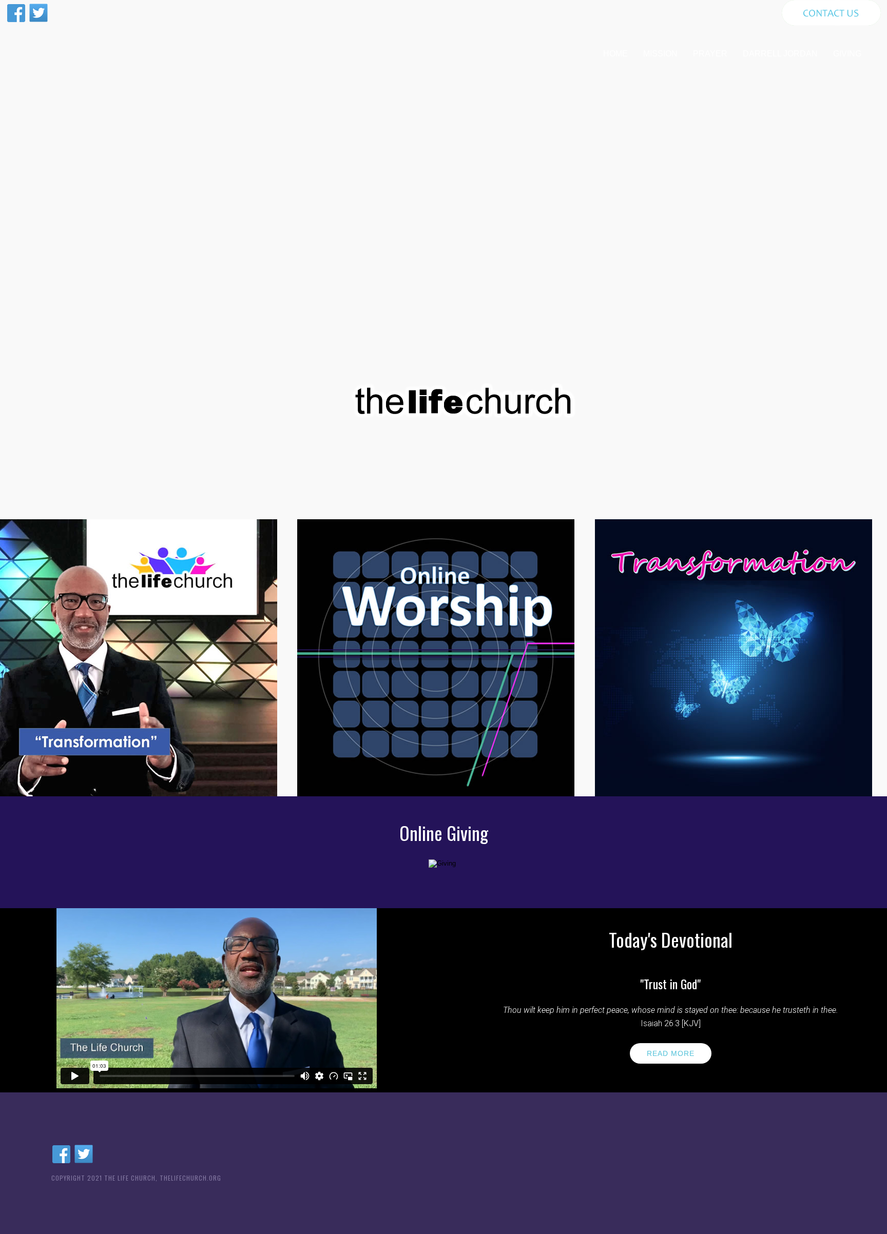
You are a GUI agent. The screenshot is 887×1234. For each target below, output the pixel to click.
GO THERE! (139, 750)
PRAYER (710, 53)
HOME (615, 53)
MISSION (660, 53)
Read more (671, 1053)
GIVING (847, 53)
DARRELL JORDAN (780, 53)
